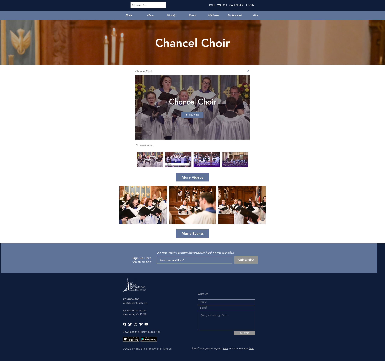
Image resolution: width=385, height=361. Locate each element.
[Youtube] (146, 324)
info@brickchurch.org (135, 303)
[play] (259, 221)
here (225, 348)
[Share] (247, 71)
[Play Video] (150, 159)
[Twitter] (130, 324)
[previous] (124, 207)
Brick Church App (150, 331)
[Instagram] (135, 324)
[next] (260, 207)
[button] (143, 205)
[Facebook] (125, 324)
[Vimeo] (141, 324)
